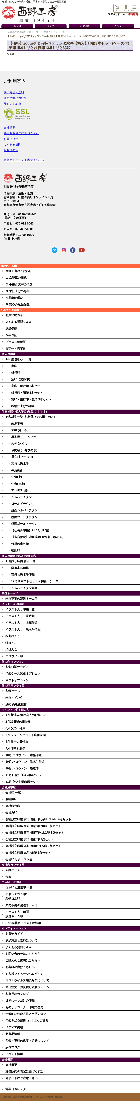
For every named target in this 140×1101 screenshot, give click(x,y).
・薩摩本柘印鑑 (17, 567)
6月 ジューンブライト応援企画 (25, 735)
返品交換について (15, 98)
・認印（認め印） (18, 379)
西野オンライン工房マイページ (24, 159)
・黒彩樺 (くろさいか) (21, 436)
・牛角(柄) (13, 470)
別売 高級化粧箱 (16, 704)
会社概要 (9, 127)
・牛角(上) (13, 476)
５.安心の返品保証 (17, 304)
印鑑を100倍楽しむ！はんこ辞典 (26, 1020)
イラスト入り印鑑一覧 (20, 609)
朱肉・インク (14, 697)
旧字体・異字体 (15, 348)
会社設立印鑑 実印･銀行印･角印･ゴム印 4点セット (38, 819)
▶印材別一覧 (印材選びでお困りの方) (30, 416)
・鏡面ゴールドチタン (21, 523)
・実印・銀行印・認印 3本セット (28, 399)
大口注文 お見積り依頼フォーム (27, 987)
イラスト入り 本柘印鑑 (21, 622)
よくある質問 (12, 144)
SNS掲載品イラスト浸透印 (23, 923)
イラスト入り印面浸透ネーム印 (17, 914)
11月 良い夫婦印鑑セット (22, 781)
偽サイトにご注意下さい (21, 1078)
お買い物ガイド (15, 315)
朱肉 (8, 876)
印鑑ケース (12, 690)
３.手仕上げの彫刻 (17, 291)
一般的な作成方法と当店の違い (25, 1013)
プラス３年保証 (15, 341)
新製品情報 (12, 1033)
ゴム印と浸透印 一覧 (18, 887)
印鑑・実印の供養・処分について (27, 1040)
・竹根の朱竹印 (17, 543)
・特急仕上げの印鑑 (20, 406)
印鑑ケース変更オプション (22, 673)
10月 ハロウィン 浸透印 (22, 768)
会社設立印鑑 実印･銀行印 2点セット (29, 839)
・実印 (11, 366)
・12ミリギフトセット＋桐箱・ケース (31, 581)
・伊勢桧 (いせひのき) (21, 450)
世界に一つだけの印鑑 (20, 1000)
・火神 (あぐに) (16, 443)
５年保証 (11, 335)
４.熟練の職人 (14, 297)
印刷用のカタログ (17, 993)
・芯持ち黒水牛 (17, 463)
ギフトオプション (17, 680)
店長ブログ (12, 1047)
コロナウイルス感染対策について (27, 980)
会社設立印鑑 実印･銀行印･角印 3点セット (33, 826)
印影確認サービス (17, 666)
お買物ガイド (14, 933)
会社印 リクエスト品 (18, 859)
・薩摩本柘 (14, 423)
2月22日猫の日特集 (18, 721)
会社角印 (11, 812)
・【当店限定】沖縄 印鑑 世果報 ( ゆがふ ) (34, 537)
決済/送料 (84, 26)
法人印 (50, 26)
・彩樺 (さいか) (16, 430)
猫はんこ (11, 642)
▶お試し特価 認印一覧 (20, 561)
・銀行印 (12, 372)
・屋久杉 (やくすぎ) (19, 456)
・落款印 (12, 550)
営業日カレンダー (17, 1089)
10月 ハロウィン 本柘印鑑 (23, 755)
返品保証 (11, 328)
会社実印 (11, 799)
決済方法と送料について (21, 940)
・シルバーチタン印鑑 (21, 588)
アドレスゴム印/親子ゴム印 (16, 896)
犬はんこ (11, 649)
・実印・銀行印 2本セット (24, 385)
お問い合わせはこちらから (22, 953)
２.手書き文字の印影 (18, 284)
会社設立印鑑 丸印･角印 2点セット (28, 852)
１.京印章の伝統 (16, 277)
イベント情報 (14, 1054)
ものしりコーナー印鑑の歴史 (24, 1007)
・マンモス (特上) (18, 490)
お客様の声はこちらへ (20, 967)
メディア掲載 (14, 1027)
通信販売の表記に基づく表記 (24, 1071)
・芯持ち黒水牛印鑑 (20, 574)
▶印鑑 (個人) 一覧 (18, 359)
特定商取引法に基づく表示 (21, 133)
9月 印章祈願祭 (15, 748)
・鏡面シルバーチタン (21, 510)
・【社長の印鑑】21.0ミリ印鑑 (27, 530)
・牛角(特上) (15, 483)
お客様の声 (11, 150)
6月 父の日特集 (15, 728)
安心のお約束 (12, 103)
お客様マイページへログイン (24, 973)
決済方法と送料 (14, 92)
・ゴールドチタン (18, 503)
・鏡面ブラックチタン (21, 517)
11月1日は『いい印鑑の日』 (23, 775)
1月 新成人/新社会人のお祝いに (25, 714)
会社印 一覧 (13, 792)
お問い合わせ (12, 138)
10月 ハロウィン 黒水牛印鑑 (24, 761)
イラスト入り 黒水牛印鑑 (22, 629)
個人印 (17, 26)
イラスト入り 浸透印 (20, 615)
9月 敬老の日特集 (16, 741)
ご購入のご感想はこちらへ (22, 960)
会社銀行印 (12, 805)
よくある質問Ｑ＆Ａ (18, 321)
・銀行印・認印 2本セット (24, 392)
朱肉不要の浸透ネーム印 (21, 598)
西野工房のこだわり (18, 271)
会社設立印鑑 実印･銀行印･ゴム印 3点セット (34, 832)
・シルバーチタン (18, 497)
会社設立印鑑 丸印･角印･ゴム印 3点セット (33, 845)
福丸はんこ (12, 636)
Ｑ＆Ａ (117, 26)
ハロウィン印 (14, 656)
